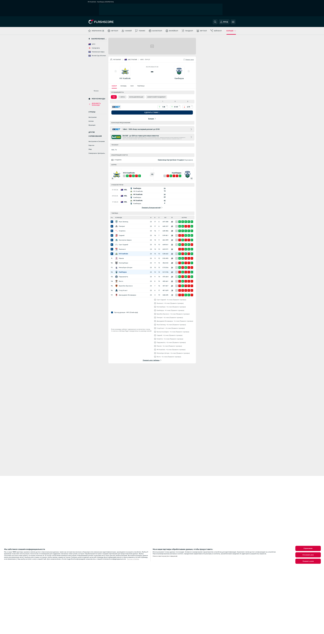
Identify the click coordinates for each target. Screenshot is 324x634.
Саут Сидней (123, 245)
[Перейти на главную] (105, 22)
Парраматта (123, 277)
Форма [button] (184, 217)
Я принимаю (308, 548)
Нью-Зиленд (123, 222)
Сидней (121, 235)
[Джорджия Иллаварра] (116, 295)
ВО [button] (165, 217)
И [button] (150, 217)
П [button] (158, 217)
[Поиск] (215, 21)
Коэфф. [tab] (123, 86)
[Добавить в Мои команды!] (116, 71)
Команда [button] (118, 217)
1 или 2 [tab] (122, 97)
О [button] (172, 217)
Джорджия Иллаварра (127, 295)
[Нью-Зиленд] (116, 221)
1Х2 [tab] (113, 97)
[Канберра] (116, 272)
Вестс (121, 281)
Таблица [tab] (140, 86)
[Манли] (116, 258)
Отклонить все (308, 555)
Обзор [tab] (114, 86)
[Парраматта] (116, 276)
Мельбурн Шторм (125, 267)
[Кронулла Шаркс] (116, 240)
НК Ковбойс (125, 78)
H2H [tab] (132, 86)
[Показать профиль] (125, 71)
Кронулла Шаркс (125, 240)
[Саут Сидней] (116, 244)
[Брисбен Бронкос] (116, 286)
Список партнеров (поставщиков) (165, 556)
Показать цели (308, 561)
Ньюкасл (122, 249)
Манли (121, 258)
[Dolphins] (116, 231)
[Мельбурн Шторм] (116, 267)
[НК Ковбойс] (116, 253)
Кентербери (123, 263)
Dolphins (122, 231)
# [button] (111, 217)
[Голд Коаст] (116, 290)
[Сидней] (116, 235)
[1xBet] (116, 107)
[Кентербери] (116, 263)
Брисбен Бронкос (126, 286)
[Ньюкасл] (116, 249)
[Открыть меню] (233, 21)
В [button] (154, 217)
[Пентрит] (116, 226)
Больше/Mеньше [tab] (136, 97)
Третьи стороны (133, 559)
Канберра (179, 78)
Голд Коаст (123, 290)
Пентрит (122, 226)
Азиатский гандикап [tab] (156, 97)
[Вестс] (116, 281)
